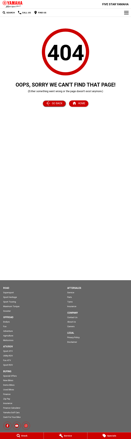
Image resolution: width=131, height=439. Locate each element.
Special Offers (10, 376)
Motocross (8, 340)
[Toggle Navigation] (126, 13)
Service (70, 292)
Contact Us (72, 317)
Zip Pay (6, 398)
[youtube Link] (16, 425)
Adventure (8, 331)
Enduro (6, 321)
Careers (71, 326)
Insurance (7, 403)
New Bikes (8, 380)
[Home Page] (12, 4)
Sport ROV (8, 365)
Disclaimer (72, 342)
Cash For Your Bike (12, 417)
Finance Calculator (11, 408)
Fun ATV (7, 360)
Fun (5, 326)
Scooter (7, 311)
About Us (71, 321)
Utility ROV (8, 355)
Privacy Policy (73, 337)
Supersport (8, 292)
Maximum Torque (11, 306)
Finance (7, 394)
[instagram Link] (26, 425)
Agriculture (8, 335)
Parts (69, 297)
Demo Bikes (9, 385)
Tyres (70, 301)
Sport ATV (8, 351)
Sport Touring (9, 301)
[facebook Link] (7, 425)
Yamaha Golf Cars (11, 412)
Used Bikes (8, 389)
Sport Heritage (10, 297)
